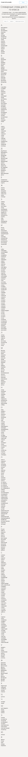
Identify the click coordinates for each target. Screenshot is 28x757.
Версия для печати (19, 21)
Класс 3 (6, 21)
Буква (11, 21)
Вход (23, 2)
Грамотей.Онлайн (6, 2)
